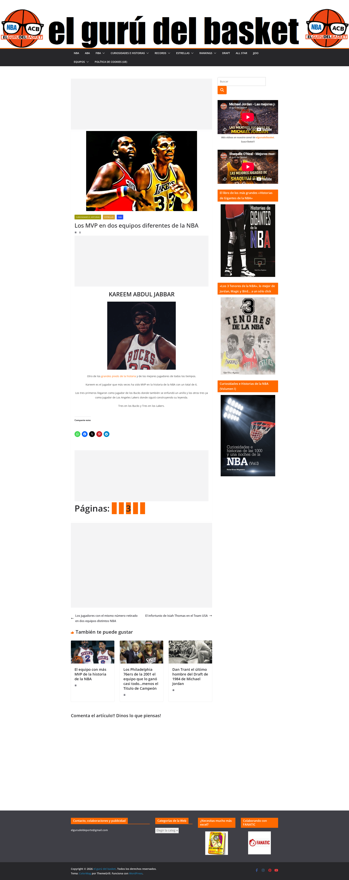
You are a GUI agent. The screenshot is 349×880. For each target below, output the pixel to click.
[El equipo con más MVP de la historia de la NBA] (92, 643)
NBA (76, 53)
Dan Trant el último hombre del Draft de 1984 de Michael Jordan (190, 676)
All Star (241, 53)
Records (160, 53)
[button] (103, 53)
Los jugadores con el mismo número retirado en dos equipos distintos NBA (106, 618)
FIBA (98, 53)
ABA (87, 53)
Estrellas (183, 53)
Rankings (205, 53)
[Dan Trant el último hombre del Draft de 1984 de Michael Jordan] (190, 643)
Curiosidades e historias (128, 53)
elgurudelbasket (265, 137)
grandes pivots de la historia (118, 376)
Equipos (79, 61)
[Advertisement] (141, 104)
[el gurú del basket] (174, 11)
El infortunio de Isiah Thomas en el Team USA (176, 616)
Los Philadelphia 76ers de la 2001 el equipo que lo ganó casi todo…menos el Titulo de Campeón (140, 679)
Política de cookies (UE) (111, 61)
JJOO (255, 53)
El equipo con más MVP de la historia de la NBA (90, 674)
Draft (226, 53)
